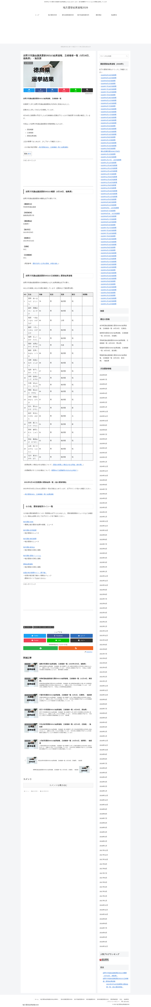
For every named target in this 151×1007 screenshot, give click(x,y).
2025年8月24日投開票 (108, 216)
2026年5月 (103, 389)
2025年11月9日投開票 (108, 185)
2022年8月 (103, 594)
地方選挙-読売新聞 (29, 530)
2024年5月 (103, 498)
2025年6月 (103, 439)
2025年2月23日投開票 (108, 287)
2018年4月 (103, 832)
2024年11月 (104, 471)
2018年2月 (103, 841)
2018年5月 (103, 827)
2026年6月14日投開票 (108, 103)
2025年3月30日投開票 (108, 273)
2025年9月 (103, 425)
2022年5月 (103, 608)
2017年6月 (103, 878)
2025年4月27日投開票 (108, 262)
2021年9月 (103, 645)
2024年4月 (103, 503)
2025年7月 (103, 434)
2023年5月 (103, 553)
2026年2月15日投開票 (108, 146)
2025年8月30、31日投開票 (110, 213)
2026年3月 (103, 398)
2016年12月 (104, 905)
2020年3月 (103, 727)
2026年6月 (103, 384)
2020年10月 (104, 695)
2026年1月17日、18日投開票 (111, 160)
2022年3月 (103, 617)
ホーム (37, 999)
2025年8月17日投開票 (108, 219)
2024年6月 (103, 494)
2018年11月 (104, 800)
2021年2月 (103, 677)
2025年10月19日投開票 (109, 194)
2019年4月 (103, 777)
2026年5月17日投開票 (108, 115)
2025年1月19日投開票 (108, 301)
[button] (87, 90)
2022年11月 (104, 581)
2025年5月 (103, 443)
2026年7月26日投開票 (108, 86)
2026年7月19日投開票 (108, 89)
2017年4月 (103, 887)
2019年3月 (103, 782)
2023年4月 (103, 558)
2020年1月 (103, 736)
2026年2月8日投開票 (108, 148)
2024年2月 (103, 512)
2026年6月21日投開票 (108, 100)
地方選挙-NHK (28, 522)
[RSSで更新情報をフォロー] (76, 648)
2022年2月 (103, 622)
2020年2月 (103, 731)
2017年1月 (103, 901)
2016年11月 (104, 910)
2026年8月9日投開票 (108, 81)
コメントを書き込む (58, 785)
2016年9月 (103, 919)
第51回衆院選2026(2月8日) (110, 151)
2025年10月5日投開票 (108, 199)
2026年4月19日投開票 (108, 120)
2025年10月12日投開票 (109, 197)
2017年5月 (103, 882)
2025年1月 (103, 462)
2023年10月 (104, 530)
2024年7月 (103, 489)
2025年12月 (104, 411)
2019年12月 (104, 741)
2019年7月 (103, 763)
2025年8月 (103, 430)
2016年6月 (103, 933)
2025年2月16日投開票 (108, 290)
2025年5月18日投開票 (108, 256)
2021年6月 (103, 658)
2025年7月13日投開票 (108, 233)
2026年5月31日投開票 (108, 109)
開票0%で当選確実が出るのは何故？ (64, 470)
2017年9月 (103, 864)
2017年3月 (103, 891)
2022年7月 (103, 599)
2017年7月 (103, 873)
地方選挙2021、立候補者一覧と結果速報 (53, 147)
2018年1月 (103, 846)
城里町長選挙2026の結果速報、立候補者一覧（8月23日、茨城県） (114, 334)
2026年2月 (103, 402)
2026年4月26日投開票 (108, 117)
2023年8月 (103, 539)
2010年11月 (104, 946)
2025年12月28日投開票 (109, 165)
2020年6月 (103, 713)
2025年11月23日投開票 (109, 180)
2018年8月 (103, 814)
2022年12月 (104, 576)
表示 (29, 153)
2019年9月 (103, 754)
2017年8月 (103, 868)
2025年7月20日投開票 (108, 230)
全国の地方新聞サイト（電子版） (35, 573)
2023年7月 (103, 544)
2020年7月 (103, 709)
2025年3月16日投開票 (108, 278)
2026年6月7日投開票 (108, 106)
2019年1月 (103, 791)
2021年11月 (104, 635)
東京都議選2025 (90, 999)
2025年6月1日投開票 (108, 250)
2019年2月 (103, 786)
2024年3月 (103, 507)
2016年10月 (104, 914)
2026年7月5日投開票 (108, 95)
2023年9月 (103, 535)
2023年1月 (103, 571)
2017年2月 (103, 896)
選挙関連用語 (114, 999)
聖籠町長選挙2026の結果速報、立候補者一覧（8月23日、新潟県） (114, 349)
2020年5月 (103, 718)
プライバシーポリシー (113, 1001)
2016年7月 (103, 928)
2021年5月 (103, 663)
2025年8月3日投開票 (108, 225)
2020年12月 (104, 686)
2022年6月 (103, 603)
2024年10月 (104, 475)
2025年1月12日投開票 (108, 304)
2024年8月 (103, 485)
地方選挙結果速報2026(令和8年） (49, 999)
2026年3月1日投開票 (108, 140)
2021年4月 (103, 667)
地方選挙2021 (28, 627)
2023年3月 (103, 562)
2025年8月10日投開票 (108, 222)
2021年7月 (103, 654)
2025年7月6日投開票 (108, 236)
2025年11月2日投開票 (108, 188)
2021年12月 (104, 631)
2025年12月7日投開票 (108, 174)
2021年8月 (103, 649)
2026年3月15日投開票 (108, 134)
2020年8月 (103, 704)
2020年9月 (103, 699)
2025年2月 (103, 457)
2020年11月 (104, 690)
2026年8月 (103, 375)
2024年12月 (104, 466)
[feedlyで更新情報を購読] (40, 648)
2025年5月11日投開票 (108, 259)
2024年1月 (103, 517)
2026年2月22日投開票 (108, 143)
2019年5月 (103, 773)
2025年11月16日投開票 (109, 182)
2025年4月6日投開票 (108, 270)
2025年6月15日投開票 (108, 245)
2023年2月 (103, 567)
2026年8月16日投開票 (108, 78)
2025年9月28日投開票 (108, 202)
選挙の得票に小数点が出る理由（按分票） (68, 465)
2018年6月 (103, 823)
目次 (121, 999)
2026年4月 (103, 393)
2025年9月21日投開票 (108, 205)
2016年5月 (103, 937)
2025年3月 (103, 453)
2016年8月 (103, 923)
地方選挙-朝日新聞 (29, 539)
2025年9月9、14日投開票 (110, 208)
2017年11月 (104, 855)
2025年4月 (103, 448)
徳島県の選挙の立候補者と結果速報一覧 (44, 627)
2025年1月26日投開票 (108, 298)
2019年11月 (104, 745)
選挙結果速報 (28, 564)
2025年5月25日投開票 (108, 253)
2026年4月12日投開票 (108, 123)
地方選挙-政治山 (29, 547)
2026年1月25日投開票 (108, 157)
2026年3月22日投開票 (108, 132)
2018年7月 (103, 818)
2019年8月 (103, 759)
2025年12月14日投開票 (109, 171)
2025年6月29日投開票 (108, 239)
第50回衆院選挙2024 (103, 999)
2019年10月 (104, 750)
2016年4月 (103, 942)
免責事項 (126, 999)
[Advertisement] (75, 31)
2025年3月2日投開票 (108, 284)
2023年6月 (103, 549)
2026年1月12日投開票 (108, 163)
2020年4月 (103, 722)
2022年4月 (103, 613)
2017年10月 (104, 859)
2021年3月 (103, 672)
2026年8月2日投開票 (108, 83)
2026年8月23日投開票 (108, 75)
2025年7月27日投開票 (108, 228)
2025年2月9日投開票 (108, 293)
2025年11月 (104, 416)
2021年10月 (104, 640)
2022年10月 (104, 585)
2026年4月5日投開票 (108, 126)
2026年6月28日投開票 (108, 98)
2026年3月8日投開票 (108, 137)
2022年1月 (103, 626)
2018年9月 (103, 809)
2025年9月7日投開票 (108, 211)
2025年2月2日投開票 (108, 295)
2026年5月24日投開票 (108, 112)
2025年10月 (104, 421)
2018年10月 (104, 805)
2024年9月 (103, 480)
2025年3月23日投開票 (108, 276)
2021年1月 (103, 681)
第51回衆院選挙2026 (66, 999)
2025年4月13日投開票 (108, 267)
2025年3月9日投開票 (108, 281)
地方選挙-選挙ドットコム (32, 556)
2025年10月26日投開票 (109, 191)
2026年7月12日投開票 (108, 92)
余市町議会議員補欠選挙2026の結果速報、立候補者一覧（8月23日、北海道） (113, 327)
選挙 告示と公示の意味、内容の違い (45, 263)
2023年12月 (104, 521)
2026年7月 (103, 379)
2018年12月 (104, 795)
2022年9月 (103, 590)
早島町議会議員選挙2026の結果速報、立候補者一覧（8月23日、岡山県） (114, 341)
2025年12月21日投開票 (109, 168)
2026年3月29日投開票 (108, 129)
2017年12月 (104, 850)
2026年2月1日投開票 (108, 154)
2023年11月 (104, 526)
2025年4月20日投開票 (108, 264)
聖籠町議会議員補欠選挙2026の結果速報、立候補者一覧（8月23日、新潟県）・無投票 (113, 358)
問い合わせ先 (125, 1001)
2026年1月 (103, 407)
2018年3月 (103, 837)
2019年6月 (103, 768)
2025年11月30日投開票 (109, 177)
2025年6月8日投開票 (108, 247)
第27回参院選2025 (79, 999)
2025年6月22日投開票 (108, 242)
